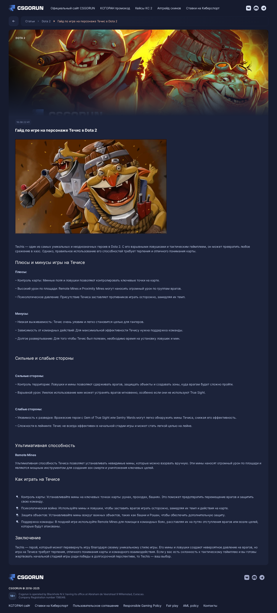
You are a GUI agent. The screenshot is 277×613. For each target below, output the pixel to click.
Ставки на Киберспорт (202, 8)
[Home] (27, 8)
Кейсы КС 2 (143, 8)
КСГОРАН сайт (19, 605)
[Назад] (14, 21)
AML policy (191, 605)
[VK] (248, 8)
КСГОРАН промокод (115, 8)
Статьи (30, 21)
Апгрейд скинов (169, 8)
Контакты (210, 605)
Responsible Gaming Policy (142, 605)
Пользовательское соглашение (96, 605)
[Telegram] (263, 8)
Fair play (172, 605)
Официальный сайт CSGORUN (73, 8)
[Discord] (256, 8)
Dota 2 (46, 21)
